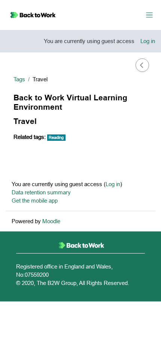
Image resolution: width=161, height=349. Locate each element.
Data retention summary (41, 192)
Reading (56, 137)
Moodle (51, 221)
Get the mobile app (35, 200)
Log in (147, 41)
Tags (19, 79)
